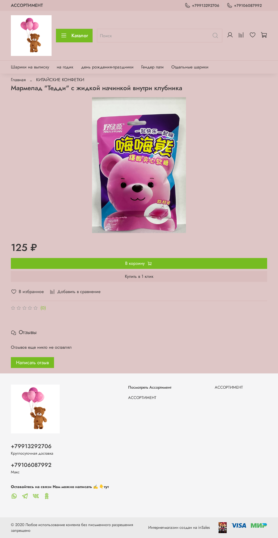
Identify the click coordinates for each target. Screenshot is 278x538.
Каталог (79, 35)
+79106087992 (248, 5)
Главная (18, 80)
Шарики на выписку (30, 67)
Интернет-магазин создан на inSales (179, 527)
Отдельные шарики (189, 67)
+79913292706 (205, 5)
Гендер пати (152, 67)
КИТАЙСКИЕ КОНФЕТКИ (60, 80)
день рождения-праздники (107, 67)
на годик (65, 67)
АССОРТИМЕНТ (27, 5)
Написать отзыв (32, 362)
